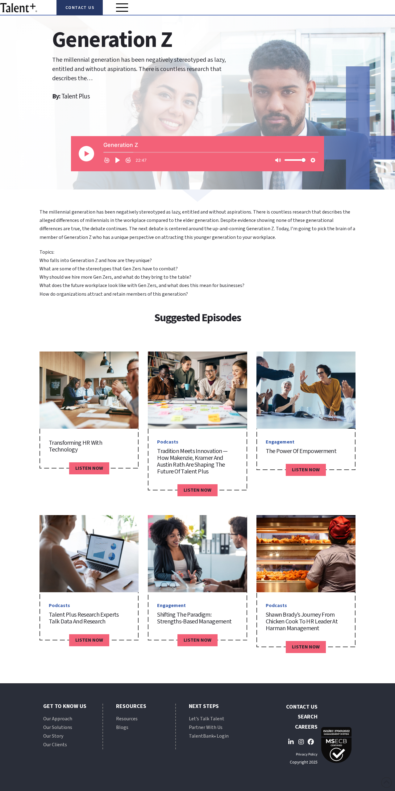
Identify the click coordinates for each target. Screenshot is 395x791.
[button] (122, 7)
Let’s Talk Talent (206, 718)
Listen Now (89, 468)
